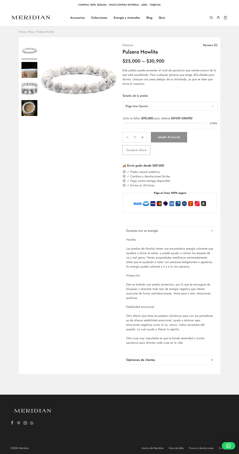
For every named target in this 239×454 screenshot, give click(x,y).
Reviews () (210, 45)
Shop (31, 32)
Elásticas (127, 45)
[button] (29, 117)
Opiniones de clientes (140, 360)
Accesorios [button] (77, 18)
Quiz (162, 18)
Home (22, 32)
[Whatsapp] (32, 424)
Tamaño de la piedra (135, 96)
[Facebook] (12, 423)
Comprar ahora (136, 150)
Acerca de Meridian (153, 448)
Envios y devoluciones (201, 448)
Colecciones (99, 18)
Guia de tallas (176, 448)
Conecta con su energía (142, 230)
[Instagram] (25, 424)
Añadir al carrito (169, 137)
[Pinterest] (18, 424)
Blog (149, 18)
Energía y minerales (127, 18)
